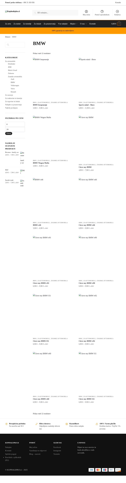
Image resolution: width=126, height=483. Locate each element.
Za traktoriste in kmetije (13, 98)
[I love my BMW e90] (100, 257)
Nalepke (8, 447)
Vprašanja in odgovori (38, 451)
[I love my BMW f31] (54, 315)
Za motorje (9, 95)
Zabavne (11, 73)
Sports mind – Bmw (87, 105)
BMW (35, 102)
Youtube (56, 454)
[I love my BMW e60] (54, 373)
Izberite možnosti (54, 113)
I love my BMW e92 (87, 341)
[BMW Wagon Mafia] (54, 137)
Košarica (117, 15)
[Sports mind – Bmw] (100, 79)
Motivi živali (12, 70)
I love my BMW (85, 167)
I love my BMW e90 (87, 283)
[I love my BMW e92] (100, 315)
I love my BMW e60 (41, 399)
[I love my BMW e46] (100, 199)
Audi (12, 79)
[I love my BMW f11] (100, 373)
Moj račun (86, 15)
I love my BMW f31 (41, 341)
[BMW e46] (54, 199)
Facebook (57, 447)
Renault (13, 92)
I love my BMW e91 (41, 283)
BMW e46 (37, 225)
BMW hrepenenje (40, 105)
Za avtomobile (44, 102)
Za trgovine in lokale (12, 101)
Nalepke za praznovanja (13, 105)
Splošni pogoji (10, 454)
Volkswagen (15, 85)
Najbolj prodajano (11, 108)
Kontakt (118, 2)
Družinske (11, 64)
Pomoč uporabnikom (102, 15)
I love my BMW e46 (87, 225)
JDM (9, 67)
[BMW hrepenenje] (54, 79)
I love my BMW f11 (87, 399)
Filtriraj (9, 133)
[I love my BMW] (100, 139)
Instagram (57, 451)
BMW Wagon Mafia (41, 163)
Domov (7, 37)
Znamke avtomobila (59, 102)
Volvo (13, 89)
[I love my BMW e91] (54, 257)
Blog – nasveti (34, 454)
